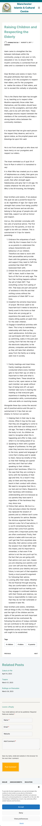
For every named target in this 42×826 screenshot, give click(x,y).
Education (28, 782)
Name (6, 720)
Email (6, 727)
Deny (21, 813)
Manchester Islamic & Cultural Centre (24, 7)
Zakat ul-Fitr (7, 671)
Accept (21, 807)
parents (31, 644)
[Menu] (39, 8)
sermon (7, 45)
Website (7, 734)
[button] (39, 787)
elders (21, 644)
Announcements (16, 782)
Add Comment (10, 741)
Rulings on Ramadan (10, 688)
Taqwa (5, 679)
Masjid (22, 823)
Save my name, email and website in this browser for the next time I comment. (20, 757)
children (9, 644)
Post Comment (10, 767)
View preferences (21, 819)
